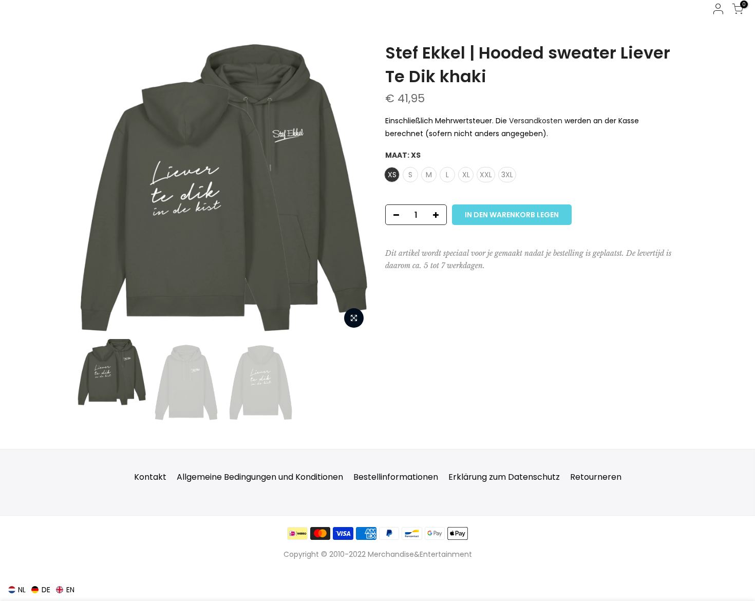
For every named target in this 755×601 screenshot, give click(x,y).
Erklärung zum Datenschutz (504, 477)
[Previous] (95, 187)
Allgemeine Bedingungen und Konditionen (260, 477)
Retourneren (595, 477)
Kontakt (150, 477)
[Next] (352, 187)
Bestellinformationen (395, 477)
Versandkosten (535, 121)
